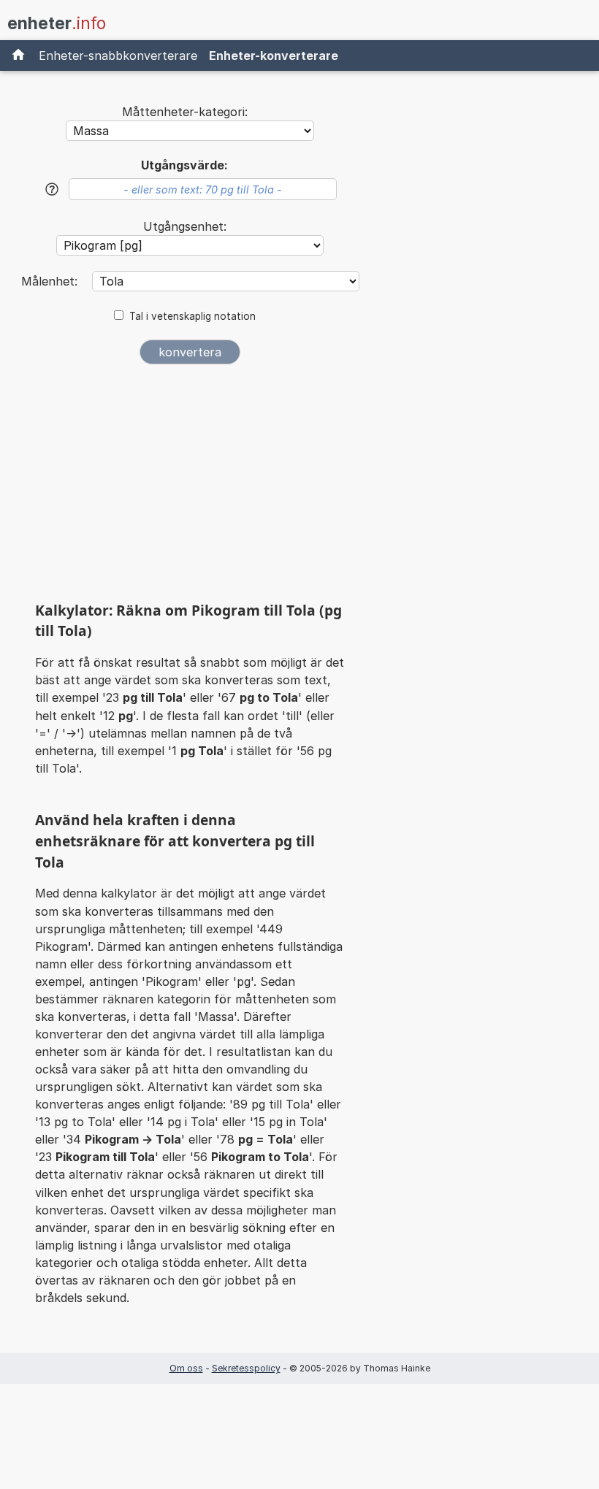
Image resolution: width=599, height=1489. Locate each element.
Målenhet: (51, 281)
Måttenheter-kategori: (185, 111)
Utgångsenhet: (184, 226)
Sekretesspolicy (246, 1368)
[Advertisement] (190, 488)
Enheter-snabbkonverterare (118, 55)
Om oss (186, 1368)
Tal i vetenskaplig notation (192, 316)
